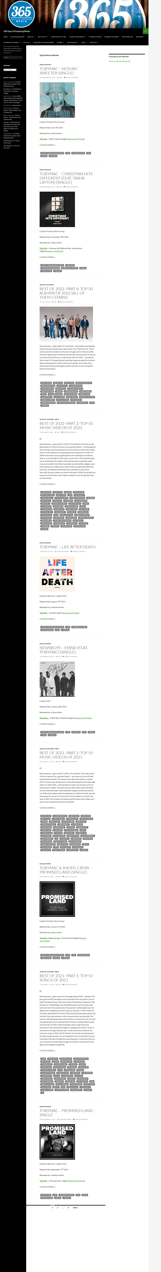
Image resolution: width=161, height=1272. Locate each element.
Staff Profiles (72, 42)
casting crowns (47, 388)
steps (56, 847)
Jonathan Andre (62, 551)
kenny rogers (84, 394)
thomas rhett (73, 850)
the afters (83, 523)
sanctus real (46, 517)
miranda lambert (48, 400)
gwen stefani (46, 827)
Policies (26, 42)
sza (63, 1087)
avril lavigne (46, 383)
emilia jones (83, 1067)
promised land (84, 955)
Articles (30, 37)
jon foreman (87, 1073)
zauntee (44, 529)
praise (85, 1195)
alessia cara (46, 816)
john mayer (58, 830)
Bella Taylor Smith (81, 1058)
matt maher (84, 509)
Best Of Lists (42, 37)
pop (88, 153)
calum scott (62, 385)
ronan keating (76, 1084)
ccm (67, 153)
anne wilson (46, 492)
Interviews (139, 37)
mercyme (71, 1078)
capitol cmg (46, 1195)
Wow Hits (93, 42)
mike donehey (60, 512)
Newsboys (44, 718)
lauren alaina (47, 833)
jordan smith (46, 1075)
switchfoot (78, 520)
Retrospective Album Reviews (44, 42)
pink (56, 515)
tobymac (53, 156)
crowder (90, 498)
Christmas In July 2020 (58, 37)
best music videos (48, 495)
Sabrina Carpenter (48, 402)
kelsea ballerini (70, 394)
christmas (70, 265)
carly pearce (79, 1061)
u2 (42, 1092)
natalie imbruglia (88, 836)
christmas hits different (50, 268)
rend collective (66, 515)
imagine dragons (71, 391)
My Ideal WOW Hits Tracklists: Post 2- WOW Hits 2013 (12, 84)
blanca (55, 1061)
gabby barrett (64, 824)
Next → (76, 1208)
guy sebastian (77, 824)
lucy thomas (59, 397)
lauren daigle (67, 1075)
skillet (85, 844)
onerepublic (76, 838)
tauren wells (82, 402)
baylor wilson (66, 1058)
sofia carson (46, 520)
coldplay (73, 1064)
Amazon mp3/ (51, 251)
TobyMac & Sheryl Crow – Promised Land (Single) (66, 869)
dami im (44, 821)
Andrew (6, 122)
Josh (60, 77)
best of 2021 (46, 819)
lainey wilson (47, 397)
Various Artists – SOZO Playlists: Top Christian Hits (12, 110)
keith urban (58, 506)
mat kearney (46, 836)
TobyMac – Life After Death (67, 546)
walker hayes (66, 526)
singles (44, 156)
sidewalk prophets (86, 517)
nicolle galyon (62, 400)
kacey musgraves (71, 830)
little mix (58, 833)
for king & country (75, 388)
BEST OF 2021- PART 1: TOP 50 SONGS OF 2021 (66, 977)
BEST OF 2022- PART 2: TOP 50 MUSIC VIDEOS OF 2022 (66, 425)
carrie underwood (77, 498)
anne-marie (86, 816)
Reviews (59, 42)
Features (50, 285)
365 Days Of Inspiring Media (17, 31)
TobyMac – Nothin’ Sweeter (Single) (59, 70)
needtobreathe (47, 838)
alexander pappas (60, 816)
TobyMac (43, 139)
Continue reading (48, 144)
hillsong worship (48, 1073)
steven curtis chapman (66, 402)
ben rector (58, 383)
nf (56, 838)
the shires (45, 526)
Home (5, 37)
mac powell (69, 833)
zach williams (80, 526)
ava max (68, 492)
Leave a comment (72, 77)
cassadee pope (72, 819)
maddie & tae (59, 509)
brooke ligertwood (84, 383)
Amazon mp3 (72, 139)
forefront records (79, 627)
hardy (86, 503)
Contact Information (76, 37)
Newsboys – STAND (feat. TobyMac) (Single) (64, 649)
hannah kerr (69, 1070)
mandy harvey (47, 1078)
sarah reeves (58, 517)
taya (92, 402)
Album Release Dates (17, 37)
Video (83, 42)
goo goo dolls (75, 503)
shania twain (71, 517)
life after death (47, 630)
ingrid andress (85, 391)
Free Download (127, 37)
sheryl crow (46, 958)
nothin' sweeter (78, 153)
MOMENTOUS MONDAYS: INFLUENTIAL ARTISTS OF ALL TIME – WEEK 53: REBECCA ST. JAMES (12, 126)
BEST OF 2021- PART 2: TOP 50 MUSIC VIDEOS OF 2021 (66, 754)
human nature (59, 827)
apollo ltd (58, 492)
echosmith (57, 500)
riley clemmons (75, 841)
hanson (59, 391)
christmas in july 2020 (69, 268)
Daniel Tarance (8, 141)
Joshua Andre (16, 105)
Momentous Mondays (11, 42)
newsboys (72, 512)
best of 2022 (69, 383)
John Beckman (8, 146)
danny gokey (54, 821)
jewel (44, 394)
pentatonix (88, 838)
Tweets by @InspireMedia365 (119, 61)
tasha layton (46, 271)
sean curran (46, 1087)
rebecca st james (60, 841)
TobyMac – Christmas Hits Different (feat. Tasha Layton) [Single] (66, 178)
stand (44, 735)
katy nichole (46, 506)
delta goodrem (68, 821)
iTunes (81, 139)
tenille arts (46, 850)
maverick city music (87, 397)
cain (70, 495)
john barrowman (55, 394)
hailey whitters (47, 391)
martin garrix (60, 1078)
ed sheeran (68, 500)
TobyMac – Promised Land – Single (67, 1112)
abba (43, 1058)
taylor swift (72, 523)
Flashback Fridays (95, 37)
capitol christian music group (52, 153)
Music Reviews (45, 65)
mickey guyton (73, 836)
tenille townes (58, 850)
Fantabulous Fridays (112, 37)
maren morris (72, 509)
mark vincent (72, 397)
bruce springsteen (48, 385)
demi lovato (60, 388)
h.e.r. (60, 1070)
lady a (82, 506)
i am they (71, 827)
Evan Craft (45, 503)
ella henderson (81, 500)
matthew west (47, 512)
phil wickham (76, 400)
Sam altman (7, 89)
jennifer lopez (82, 827)
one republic (83, 512)
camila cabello (47, 498)
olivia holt (65, 838)
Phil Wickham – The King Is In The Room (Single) (13, 91)
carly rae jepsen (76, 385)
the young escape (62, 1090)
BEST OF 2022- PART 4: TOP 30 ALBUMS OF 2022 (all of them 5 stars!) (66, 293)
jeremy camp (46, 830)
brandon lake (67, 1061)
